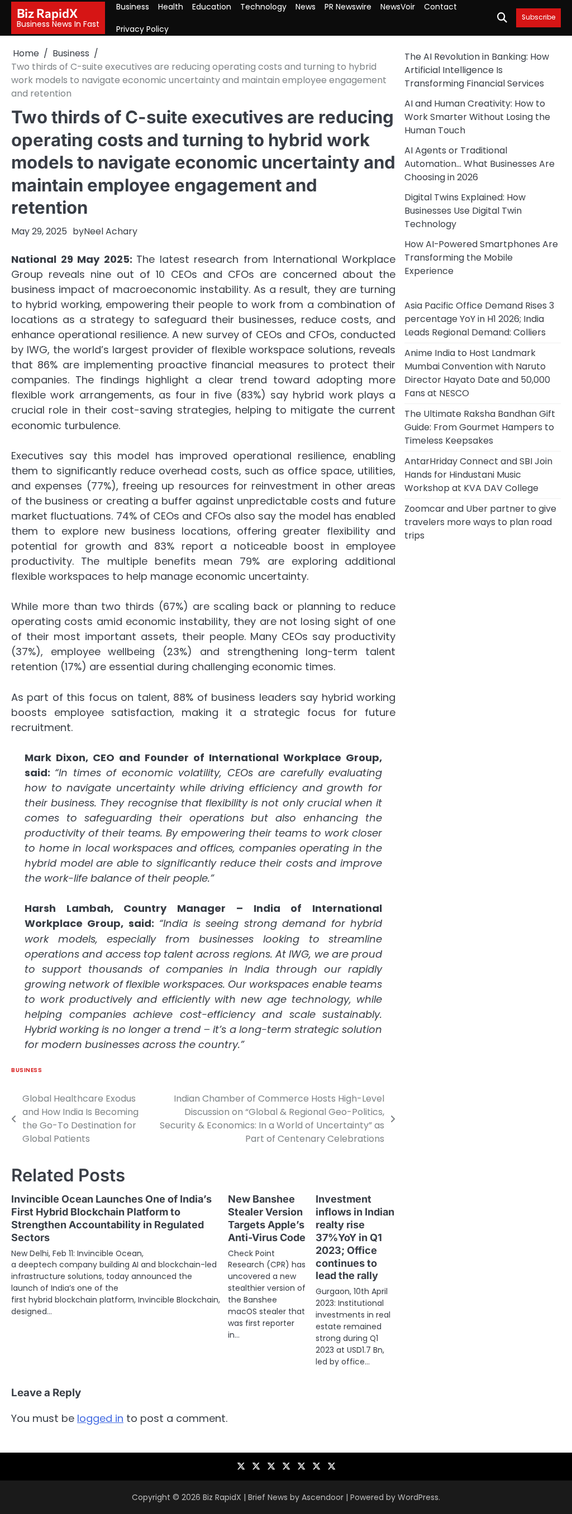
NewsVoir (397, 6)
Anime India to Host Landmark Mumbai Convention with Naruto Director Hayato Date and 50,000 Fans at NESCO (477, 373)
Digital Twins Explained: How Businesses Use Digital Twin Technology (465, 210)
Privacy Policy (142, 29)
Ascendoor (323, 1497)
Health (170, 6)
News (305, 6)
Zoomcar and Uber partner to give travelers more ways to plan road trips (480, 522)
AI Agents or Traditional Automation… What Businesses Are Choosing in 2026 (479, 164)
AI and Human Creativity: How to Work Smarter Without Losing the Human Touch (477, 117)
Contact (440, 6)
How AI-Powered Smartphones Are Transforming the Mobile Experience (481, 257)
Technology (263, 6)
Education (211, 6)
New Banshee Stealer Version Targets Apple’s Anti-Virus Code (267, 1218)
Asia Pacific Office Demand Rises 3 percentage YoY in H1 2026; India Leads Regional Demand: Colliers (479, 319)
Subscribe (538, 17)
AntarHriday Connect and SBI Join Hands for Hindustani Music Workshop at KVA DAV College (478, 474)
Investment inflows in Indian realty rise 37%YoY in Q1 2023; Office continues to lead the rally (355, 1237)
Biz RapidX (47, 13)
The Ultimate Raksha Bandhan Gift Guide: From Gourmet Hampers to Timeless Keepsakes (479, 427)
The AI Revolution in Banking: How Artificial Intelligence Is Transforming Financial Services (476, 70)
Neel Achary (110, 231)
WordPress (418, 1497)
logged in (100, 1418)
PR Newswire (348, 6)
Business (132, 6)
